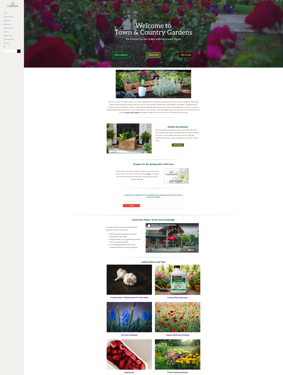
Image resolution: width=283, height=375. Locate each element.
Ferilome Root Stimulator (177, 298)
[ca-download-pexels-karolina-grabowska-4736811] (129, 340)
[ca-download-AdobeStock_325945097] (177, 340)
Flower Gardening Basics (177, 372)
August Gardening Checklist (177, 335)
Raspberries (129, 372)
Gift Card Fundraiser (129, 335)
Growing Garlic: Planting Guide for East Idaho (129, 297)
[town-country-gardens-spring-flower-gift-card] (129, 302)
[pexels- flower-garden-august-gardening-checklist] (177, 302)
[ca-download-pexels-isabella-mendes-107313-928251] (129, 265)
